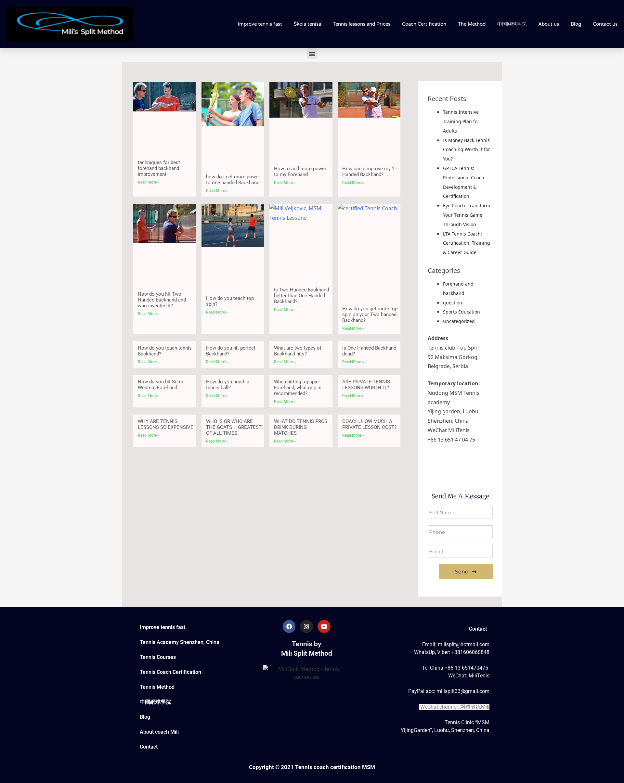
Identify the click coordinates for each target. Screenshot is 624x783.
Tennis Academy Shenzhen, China (179, 642)
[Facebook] (289, 626)
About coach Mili (159, 732)
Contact (149, 747)
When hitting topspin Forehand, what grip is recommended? (297, 387)
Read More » (149, 182)
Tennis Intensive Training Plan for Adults (461, 121)
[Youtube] (324, 626)
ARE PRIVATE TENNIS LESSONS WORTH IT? (366, 385)
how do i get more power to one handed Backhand (233, 180)
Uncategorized (459, 321)
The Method (472, 24)
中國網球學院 (155, 702)
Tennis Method (157, 687)
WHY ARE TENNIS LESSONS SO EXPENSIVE (165, 424)
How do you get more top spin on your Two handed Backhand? (369, 314)
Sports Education (461, 312)
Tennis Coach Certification (170, 672)
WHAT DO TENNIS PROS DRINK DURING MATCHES (300, 427)
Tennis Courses (158, 657)
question (452, 303)
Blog (576, 24)
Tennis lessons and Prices (361, 24)
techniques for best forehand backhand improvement (159, 168)
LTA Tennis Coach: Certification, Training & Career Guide (466, 243)
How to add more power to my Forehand (300, 171)
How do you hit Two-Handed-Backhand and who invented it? (162, 300)
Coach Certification (424, 24)
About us (548, 24)
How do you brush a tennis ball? (227, 385)
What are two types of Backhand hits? (297, 351)
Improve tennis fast (260, 24)
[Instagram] (306, 626)
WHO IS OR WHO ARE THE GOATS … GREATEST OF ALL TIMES (234, 427)
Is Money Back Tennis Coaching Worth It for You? (466, 149)
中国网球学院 (511, 24)
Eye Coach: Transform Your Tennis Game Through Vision (466, 214)
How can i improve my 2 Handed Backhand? (368, 171)
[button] (312, 53)
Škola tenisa (307, 24)
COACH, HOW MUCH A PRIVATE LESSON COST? (369, 424)
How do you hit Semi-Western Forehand (161, 385)
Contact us (605, 24)
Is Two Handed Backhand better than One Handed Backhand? (301, 295)
